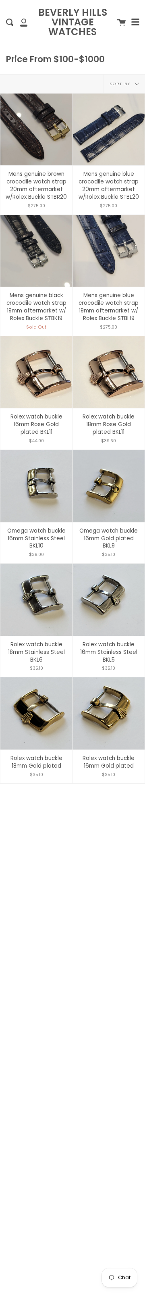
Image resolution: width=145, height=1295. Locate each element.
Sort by (121, 83)
